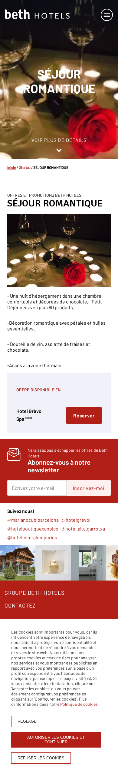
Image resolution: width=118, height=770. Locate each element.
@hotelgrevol (76, 520)
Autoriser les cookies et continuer (56, 739)
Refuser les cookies (41, 758)
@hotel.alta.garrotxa (83, 528)
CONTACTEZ (20, 605)
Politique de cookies (79, 704)
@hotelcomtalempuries (32, 537)
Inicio (11, 167)
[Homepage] (37, 15)
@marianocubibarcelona (33, 520)
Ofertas (25, 167)
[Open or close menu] (107, 15)
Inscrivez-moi (88, 488)
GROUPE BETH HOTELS (35, 592)
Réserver (84, 415)
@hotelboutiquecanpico (32, 528)
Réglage (27, 721)
